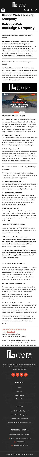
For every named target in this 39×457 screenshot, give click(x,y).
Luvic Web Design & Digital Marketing (14, 329)
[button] (3, 10)
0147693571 (11, 332)
